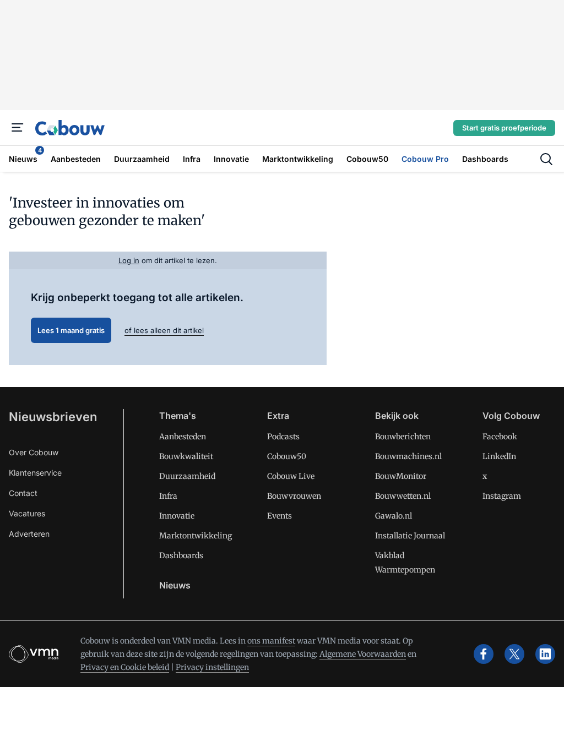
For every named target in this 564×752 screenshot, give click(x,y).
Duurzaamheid (187, 476)
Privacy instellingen (212, 667)
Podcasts (283, 437)
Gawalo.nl (393, 516)
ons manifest (271, 641)
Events (279, 516)
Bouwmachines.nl (408, 456)
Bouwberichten (403, 437)
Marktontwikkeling (195, 536)
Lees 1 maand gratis (71, 330)
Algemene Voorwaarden (362, 654)
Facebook (499, 437)
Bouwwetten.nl (403, 496)
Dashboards (181, 555)
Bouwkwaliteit (186, 456)
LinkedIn (499, 456)
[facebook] (484, 654)
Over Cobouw (33, 452)
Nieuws (175, 585)
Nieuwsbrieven (53, 417)
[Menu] (17, 128)
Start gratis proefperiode (504, 127)
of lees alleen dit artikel (164, 330)
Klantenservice (35, 472)
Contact (23, 493)
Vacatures (27, 513)
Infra (168, 496)
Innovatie (176, 516)
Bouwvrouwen (294, 496)
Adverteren (29, 533)
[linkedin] (545, 654)
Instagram (501, 496)
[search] (546, 159)
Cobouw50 (286, 456)
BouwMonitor (400, 476)
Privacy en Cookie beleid (124, 667)
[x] (514, 654)
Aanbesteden (182, 437)
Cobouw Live (290, 476)
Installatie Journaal (410, 536)
